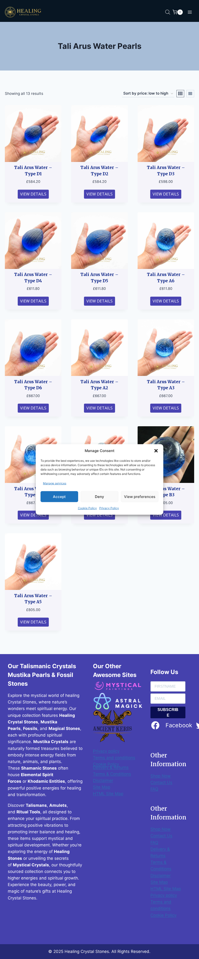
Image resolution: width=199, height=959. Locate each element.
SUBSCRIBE (168, 712)
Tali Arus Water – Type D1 (33, 171)
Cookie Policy (87, 508)
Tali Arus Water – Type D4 (33, 278)
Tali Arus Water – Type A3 (166, 385)
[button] (156, 450)
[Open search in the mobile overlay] (167, 12)
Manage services (54, 483)
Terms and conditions (114, 757)
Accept (59, 496)
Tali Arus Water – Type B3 (166, 492)
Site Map (101, 787)
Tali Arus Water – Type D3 (166, 171)
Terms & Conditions (112, 774)
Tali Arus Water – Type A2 (99, 385)
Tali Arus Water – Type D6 (33, 385)
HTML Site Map (108, 793)
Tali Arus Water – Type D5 (99, 278)
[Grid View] (180, 93)
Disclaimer (103, 780)
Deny (99, 496)
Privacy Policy (109, 508)
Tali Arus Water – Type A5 (33, 599)
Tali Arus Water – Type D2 (99, 171)
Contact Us (161, 782)
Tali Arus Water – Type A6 (166, 278)
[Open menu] (189, 12)
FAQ (154, 789)
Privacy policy (106, 751)
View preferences (139, 496)
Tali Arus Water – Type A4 (33, 492)
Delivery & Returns (111, 767)
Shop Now (160, 775)
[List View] (190, 93)
